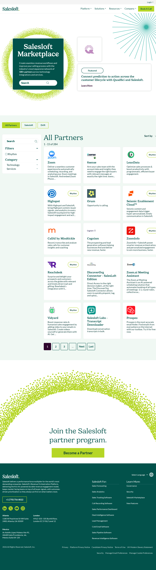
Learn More (87, 85)
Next (81, 346)
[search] (38, 83)
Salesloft (28, 125)
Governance (132, 486)
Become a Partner (78, 453)
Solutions (99, 8)
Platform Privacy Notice (80, 547)
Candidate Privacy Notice (102, 547)
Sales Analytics (98, 491)
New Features (132, 503)
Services (11, 168)
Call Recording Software (102, 503)
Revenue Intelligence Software (104, 538)
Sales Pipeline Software (101, 532)
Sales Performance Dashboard (104, 509)
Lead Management (100, 521)
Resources (114, 8)
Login (149, 2)
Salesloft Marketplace (136, 497)
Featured (92, 70)
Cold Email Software (100, 526)
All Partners (11, 125)
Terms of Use (120, 547)
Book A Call (146, 8)
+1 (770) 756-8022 (14, 499)
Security (130, 491)
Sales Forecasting (99, 486)
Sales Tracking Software (102, 497)
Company (129, 8)
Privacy (65, 547)
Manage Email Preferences (116, 553)
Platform (85, 8)
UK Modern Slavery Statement (140, 547)
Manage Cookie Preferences (141, 553)
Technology (13, 164)
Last (91, 346)
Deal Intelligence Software (103, 515)
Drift (43, 125)
